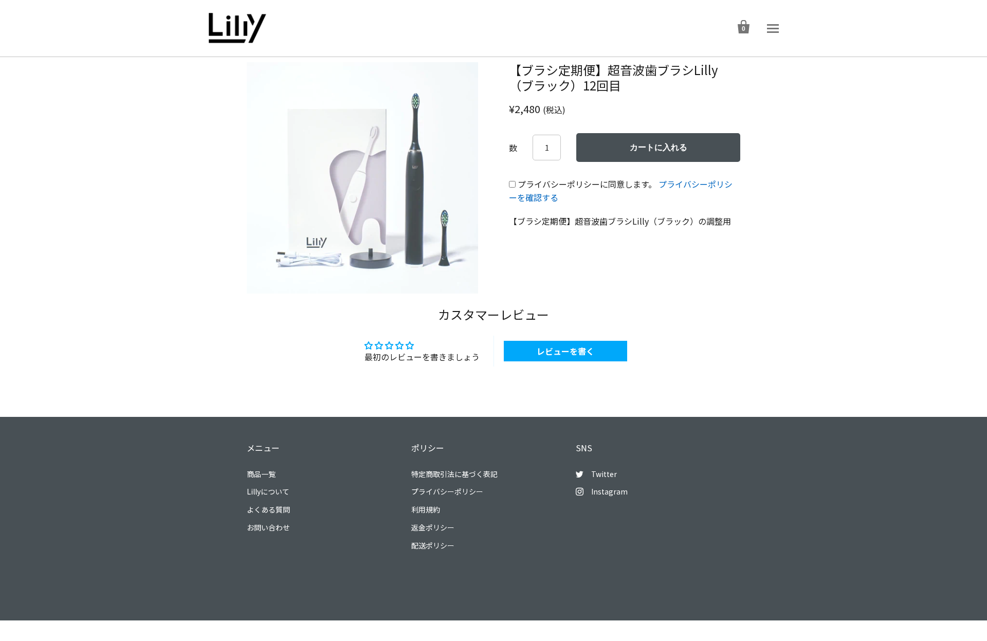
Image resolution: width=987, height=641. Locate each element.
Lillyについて (268, 491)
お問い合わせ (268, 527)
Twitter (604, 474)
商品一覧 (261, 474)
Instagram (609, 491)
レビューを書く (565, 351)
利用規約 (425, 509)
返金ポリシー (432, 527)
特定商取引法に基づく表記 (454, 474)
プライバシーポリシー (447, 491)
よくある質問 (268, 509)
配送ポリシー (432, 545)
